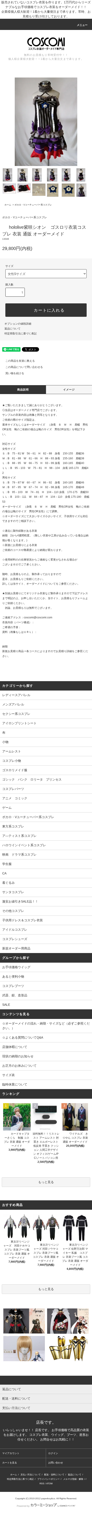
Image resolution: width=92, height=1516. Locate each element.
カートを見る (9, 1462)
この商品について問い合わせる (24, 367)
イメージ (69, 389)
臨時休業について (14, 1084)
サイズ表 (8, 1075)
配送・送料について (54, 1474)
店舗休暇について (14, 1047)
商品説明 (23, 389)
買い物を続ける (14, 373)
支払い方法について (31, 1474)
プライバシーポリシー (48, 1479)
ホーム (7, 205)
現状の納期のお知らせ (17, 1056)
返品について (12, 328)
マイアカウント (10, 1453)
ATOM (49, 1483)
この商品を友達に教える (20, 360)
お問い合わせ (55, 1462)
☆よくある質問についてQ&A (22, 1037)
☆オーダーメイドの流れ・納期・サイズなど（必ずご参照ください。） (46, 1026)
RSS (42, 1483)
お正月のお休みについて (19, 1065)
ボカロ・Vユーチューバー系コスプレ (33, 205)
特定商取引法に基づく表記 (20, 333)
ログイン (53, 1453)
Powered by (23, 1506)
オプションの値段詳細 (17, 323)
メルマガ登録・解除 (73, 1479)
